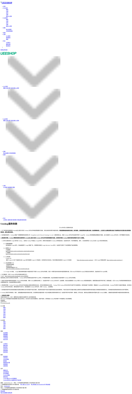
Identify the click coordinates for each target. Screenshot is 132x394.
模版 (4, 307)
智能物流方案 (6, 362)
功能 (7, 14)
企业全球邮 (6, 359)
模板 (7, 9)
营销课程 (5, 334)
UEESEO (5, 357)
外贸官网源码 (9, 31)
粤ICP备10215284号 (25, 384)
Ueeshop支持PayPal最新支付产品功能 (12, 380)
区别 (4, 315)
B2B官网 (5, 18)
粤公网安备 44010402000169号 (38, 384)
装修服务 (8, 37)
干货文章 (5, 337)
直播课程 (5, 336)
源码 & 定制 (9, 16)
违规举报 (5, 365)
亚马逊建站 (6, 373)
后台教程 (5, 332)
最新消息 (8, 44)
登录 (6, 49)
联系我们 (8, 45)
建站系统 (5, 376)
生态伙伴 (5, 348)
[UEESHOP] (6, 2)
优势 (7, 13)
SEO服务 (8, 36)
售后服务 (5, 356)
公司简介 (8, 42)
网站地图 (48, 384)
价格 (7, 11)
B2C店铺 (5, 8)
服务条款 (24, 219)
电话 (2, 392)
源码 (4, 27)
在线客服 (5, 392)
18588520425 (7, 386)
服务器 (5, 361)
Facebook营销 (6, 375)
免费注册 (3, 49)
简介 (4, 41)
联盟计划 (5, 370)
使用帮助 (5, 364)
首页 (4, 6)
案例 (4, 32)
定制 (4, 314)
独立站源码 (9, 29)
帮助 (7, 39)
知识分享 (5, 339)
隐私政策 (19, 219)
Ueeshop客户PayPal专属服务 (10, 378)
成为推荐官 (6, 371)
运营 (4, 34)
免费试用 (10, 392)
